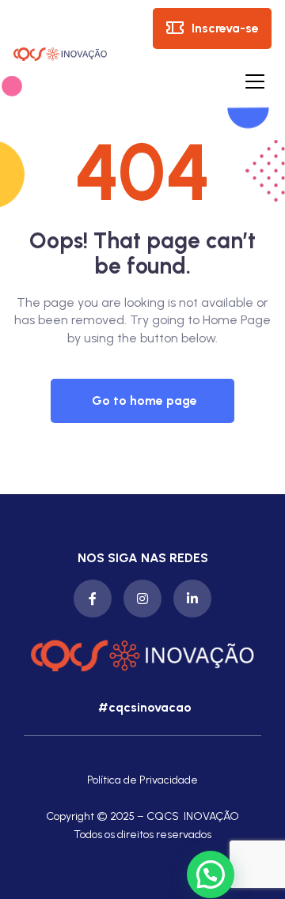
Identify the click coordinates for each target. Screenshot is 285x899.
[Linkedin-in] (192, 599)
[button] (142, 401)
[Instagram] (143, 599)
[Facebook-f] (93, 599)
